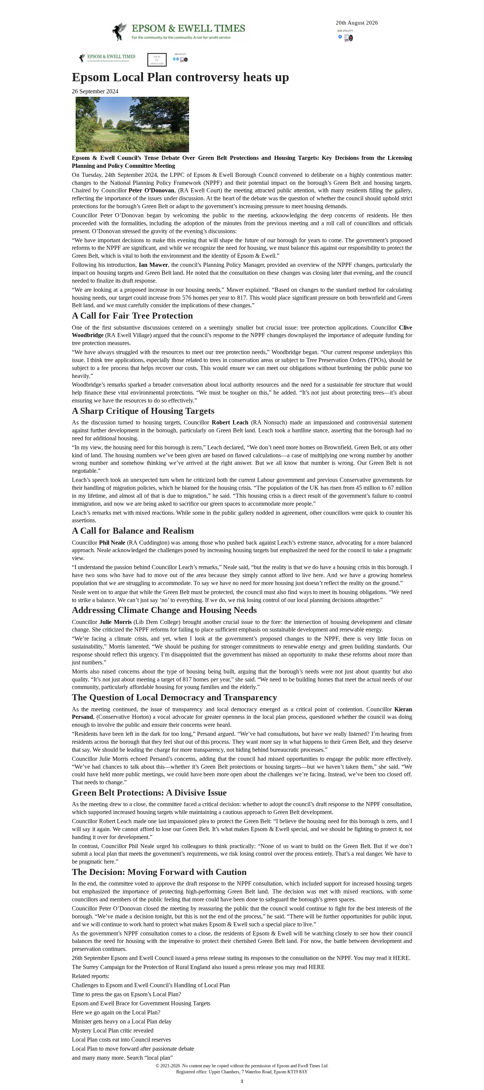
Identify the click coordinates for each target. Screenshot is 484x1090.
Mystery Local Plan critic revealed (113, 1030)
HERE (317, 967)
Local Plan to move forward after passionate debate (133, 1048)
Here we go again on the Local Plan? (116, 1012)
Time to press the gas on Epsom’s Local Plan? (126, 994)
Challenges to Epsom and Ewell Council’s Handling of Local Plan (151, 985)
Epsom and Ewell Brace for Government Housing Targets (141, 1003)
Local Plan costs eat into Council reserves (121, 1039)
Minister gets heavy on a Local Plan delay (122, 1021)
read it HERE (393, 958)
